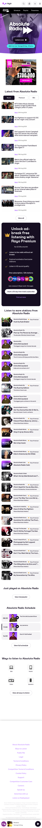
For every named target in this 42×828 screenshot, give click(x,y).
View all (21, 218)
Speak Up (21, 790)
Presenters (35, 10)
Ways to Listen (21, 749)
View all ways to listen (21, 693)
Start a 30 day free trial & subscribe (21, 291)
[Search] (24, 4)
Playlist (25, 10)
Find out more (21, 297)
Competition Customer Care (21, 781)
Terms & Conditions (21, 761)
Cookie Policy (21, 773)
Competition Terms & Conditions (21, 769)
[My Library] (29, 4)
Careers (21, 785)
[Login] (35, 4)
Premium (22, 98)
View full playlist (21, 597)
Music (9, 98)
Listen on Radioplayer (21, 798)
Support (21, 777)
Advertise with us (21, 794)
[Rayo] (15, 728)
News (16, 112)
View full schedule (21, 645)
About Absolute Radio (21, 744)
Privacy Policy (21, 765)
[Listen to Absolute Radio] (18, 628)
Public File (21, 753)
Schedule (17, 10)
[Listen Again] (18, 619)
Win (34, 98)
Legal (21, 757)
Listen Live (19, 40)
